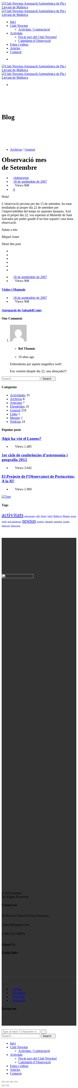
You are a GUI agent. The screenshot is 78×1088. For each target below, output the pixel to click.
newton (29, 520)
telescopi (6, 526)
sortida (66, 521)
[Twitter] (11, 255)
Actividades (18, 395)
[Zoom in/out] (15, 1081)
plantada (49, 521)
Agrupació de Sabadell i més (22, 310)
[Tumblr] (11, 266)
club (38, 516)
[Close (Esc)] (3, 1081)
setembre (58, 521)
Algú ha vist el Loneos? (21, 438)
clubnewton (21, 178)
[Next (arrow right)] (7, 1085)
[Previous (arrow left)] (3, 1085)
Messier (15, 418)
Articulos (16, 403)
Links (13, 414)
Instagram (18, 1000)
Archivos (16, 149)
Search (47, 378)
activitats (13, 514)
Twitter (17, 989)
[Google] (11, 258)
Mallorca (57, 516)
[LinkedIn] (11, 262)
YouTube (18, 996)
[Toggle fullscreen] (11, 1081)
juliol (49, 516)
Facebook (18, 993)
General (30, 149)
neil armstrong (14, 521)
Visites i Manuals (13, 289)
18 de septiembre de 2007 (30, 181)
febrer (44, 516)
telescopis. (16, 526)
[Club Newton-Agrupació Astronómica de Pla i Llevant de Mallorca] (39, 7)
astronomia (29, 516)
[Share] (7, 1081)
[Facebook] (11, 251)
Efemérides (17, 406)
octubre (40, 521)
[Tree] (6, 496)
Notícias (15, 421)
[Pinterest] (11, 270)
